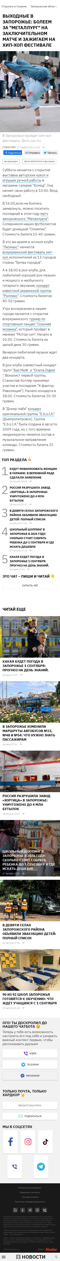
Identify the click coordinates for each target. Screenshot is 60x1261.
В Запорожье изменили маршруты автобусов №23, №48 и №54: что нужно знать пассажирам (28, 733)
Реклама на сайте (30, 1197)
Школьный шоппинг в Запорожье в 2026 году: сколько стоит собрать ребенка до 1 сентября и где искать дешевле (32, 538)
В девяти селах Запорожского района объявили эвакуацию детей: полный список (34, 515)
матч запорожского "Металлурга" (25, 216)
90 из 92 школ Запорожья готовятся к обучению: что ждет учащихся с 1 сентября (29, 998)
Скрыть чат (30, 585)
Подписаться (33, 1116)
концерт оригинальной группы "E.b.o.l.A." (28, 411)
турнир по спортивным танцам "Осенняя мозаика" (26, 323)
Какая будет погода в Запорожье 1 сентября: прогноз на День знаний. (29, 561)
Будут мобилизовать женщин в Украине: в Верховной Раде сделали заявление (33, 473)
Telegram (33, 1064)
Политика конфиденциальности (30, 1201)
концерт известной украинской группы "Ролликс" (27, 290)
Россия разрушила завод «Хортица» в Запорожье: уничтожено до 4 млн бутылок (26, 802)
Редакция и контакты (30, 1192)
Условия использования (29, 1187)
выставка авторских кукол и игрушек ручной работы (25, 177)
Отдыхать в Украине (14, 6)
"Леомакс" (10, 247)
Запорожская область (44, 6)
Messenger (33, 1075)
